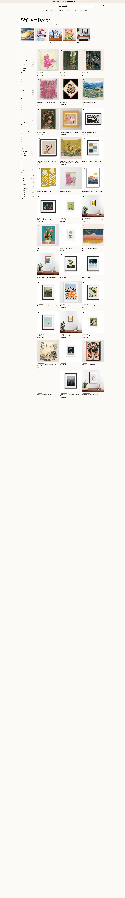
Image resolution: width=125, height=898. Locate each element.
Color (22, 102)
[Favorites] (99, 6)
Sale (81, 10)
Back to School (40, 10)
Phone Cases (70, 10)
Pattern (22, 175)
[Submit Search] (82, 6)
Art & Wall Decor (53, 10)
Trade (86, 10)
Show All (23, 72)
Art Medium (23, 128)
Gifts (76, 10)
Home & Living (62, 10)
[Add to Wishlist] (39, 51)
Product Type (24, 50)
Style (22, 148)
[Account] (96, 6)
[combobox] (87, 6)
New (47, 10)
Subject (22, 76)
